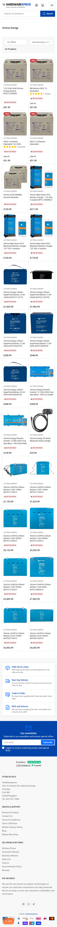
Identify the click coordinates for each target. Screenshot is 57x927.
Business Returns (10, 855)
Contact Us (7, 816)
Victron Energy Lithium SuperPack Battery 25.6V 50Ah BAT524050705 (14, 392)
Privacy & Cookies (10, 812)
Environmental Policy (12, 866)
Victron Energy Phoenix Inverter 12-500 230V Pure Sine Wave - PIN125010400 (15, 440)
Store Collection (9, 823)
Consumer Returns (10, 852)
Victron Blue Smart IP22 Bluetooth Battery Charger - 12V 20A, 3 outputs (41, 246)
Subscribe (47, 742)
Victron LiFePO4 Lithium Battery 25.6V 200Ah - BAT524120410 (40, 635)
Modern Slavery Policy (12, 827)
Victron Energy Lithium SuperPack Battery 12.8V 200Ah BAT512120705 (40, 294)
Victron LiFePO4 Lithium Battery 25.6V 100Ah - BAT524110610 (13, 635)
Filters (13, 42)
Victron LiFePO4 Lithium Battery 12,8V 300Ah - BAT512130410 (40, 538)
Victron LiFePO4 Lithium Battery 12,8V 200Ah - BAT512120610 (13, 538)
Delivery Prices (9, 848)
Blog (4, 831)
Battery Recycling (10, 834)
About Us (6, 859)
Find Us (5, 863)
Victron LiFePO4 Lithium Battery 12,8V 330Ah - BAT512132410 (13, 587)
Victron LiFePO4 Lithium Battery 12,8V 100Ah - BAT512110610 (13, 489)
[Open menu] (52, 5)
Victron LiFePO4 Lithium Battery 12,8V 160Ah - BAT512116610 (40, 489)
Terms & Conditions (11, 820)
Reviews (6, 870)
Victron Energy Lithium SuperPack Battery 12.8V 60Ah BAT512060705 (40, 343)
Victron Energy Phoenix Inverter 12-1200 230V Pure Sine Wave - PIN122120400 (42, 392)
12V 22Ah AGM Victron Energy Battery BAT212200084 (13, 90)
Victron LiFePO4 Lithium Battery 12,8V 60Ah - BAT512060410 (40, 587)
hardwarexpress (31, 914)
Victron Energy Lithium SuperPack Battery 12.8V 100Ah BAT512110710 (14, 294)
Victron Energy (10, 85)
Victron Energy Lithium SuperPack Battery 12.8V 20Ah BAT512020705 (14, 343)
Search (49, 13)
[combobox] (28, 14)
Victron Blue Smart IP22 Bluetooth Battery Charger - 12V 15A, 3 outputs (15, 246)
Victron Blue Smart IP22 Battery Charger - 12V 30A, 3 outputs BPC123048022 (41, 197)
